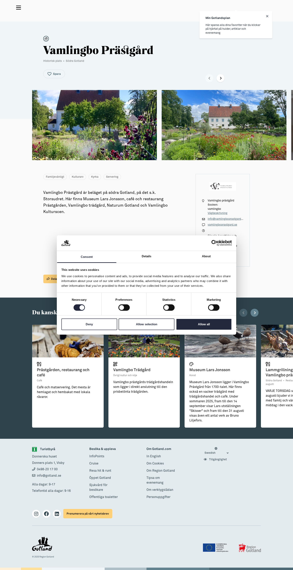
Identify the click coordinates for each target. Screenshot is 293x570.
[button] (209, 78)
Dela (54, 279)
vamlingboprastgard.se (222, 224)
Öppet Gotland (100, 477)
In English (153, 456)
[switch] (124, 307)
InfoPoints (96, 456)
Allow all (204, 324)
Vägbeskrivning (217, 213)
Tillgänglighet (217, 459)
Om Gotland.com (158, 449)
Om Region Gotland (160, 470)
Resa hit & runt (100, 470)
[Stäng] (267, 16)
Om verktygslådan (159, 489)
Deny (89, 324)
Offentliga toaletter (103, 497)
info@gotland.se (49, 475)
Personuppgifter (158, 497)
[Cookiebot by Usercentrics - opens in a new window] (214, 243)
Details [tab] (146, 256)
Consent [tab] (87, 256)
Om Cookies (155, 463)
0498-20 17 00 (47, 469)
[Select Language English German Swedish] (216, 451)
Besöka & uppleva (102, 449)
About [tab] (206, 256)
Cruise (93, 463)
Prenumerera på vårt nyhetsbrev (88, 513)
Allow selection (146, 324)
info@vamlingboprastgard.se (226, 219)
